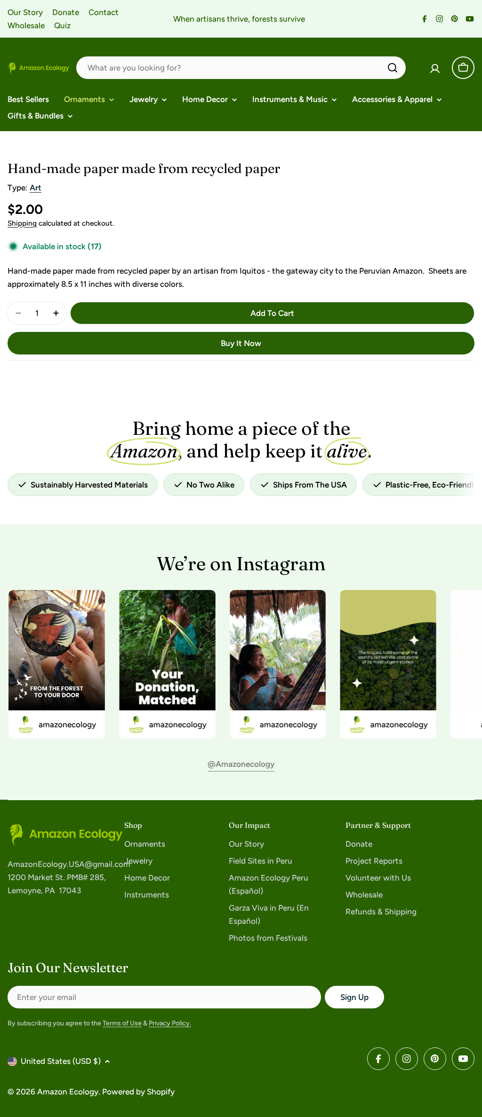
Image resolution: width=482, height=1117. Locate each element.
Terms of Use (122, 1023)
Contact (103, 12)
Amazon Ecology (67, 1091)
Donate (65, 12)
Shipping (22, 223)
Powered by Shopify (138, 1091)
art (35, 187)
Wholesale (26, 25)
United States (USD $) (61, 1061)
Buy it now (241, 343)
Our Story (25, 12)
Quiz (62, 25)
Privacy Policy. (170, 1023)
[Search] (392, 67)
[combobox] (241, 67)
